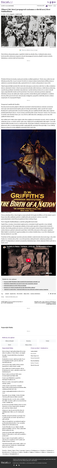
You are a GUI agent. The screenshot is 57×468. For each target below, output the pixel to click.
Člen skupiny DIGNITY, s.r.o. (32, 463)
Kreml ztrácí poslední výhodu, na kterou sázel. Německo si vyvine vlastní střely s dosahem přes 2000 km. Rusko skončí (14, 406)
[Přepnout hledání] (48, 2)
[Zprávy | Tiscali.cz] (7, 2)
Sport (14, 450)
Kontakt (39, 463)
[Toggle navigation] (55, 2)
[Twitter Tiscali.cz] (16, 465)
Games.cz (28, 450)
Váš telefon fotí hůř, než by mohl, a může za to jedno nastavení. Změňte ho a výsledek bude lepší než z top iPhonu (14, 445)
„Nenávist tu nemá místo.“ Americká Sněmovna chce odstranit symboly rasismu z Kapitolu (26, 289)
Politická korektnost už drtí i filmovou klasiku (15, 285)
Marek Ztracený (35, 365)
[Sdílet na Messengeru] (51, 294)
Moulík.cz (26, 452)
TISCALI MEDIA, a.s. (23, 463)
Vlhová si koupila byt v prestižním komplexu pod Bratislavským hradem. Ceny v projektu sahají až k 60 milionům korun (13, 423)
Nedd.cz (21, 452)
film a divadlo (19, 293)
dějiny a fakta (26, 293)
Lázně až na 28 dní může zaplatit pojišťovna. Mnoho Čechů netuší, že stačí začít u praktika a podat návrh (14, 434)
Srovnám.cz (6, 454)
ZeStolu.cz (43, 450)
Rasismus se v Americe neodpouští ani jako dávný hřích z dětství (19, 287)
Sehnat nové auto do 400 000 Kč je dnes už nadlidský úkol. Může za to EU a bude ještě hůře (13, 412)
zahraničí (7, 293)
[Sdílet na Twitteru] (53, 294)
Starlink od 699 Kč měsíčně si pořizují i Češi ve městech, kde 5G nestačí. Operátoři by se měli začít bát (13, 417)
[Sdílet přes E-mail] (55, 294)
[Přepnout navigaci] (50, 2)
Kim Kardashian (35, 360)
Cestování (22, 450)
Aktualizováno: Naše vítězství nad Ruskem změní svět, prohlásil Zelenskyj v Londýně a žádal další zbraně (45, 303)
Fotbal (47, 341)
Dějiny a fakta (28, 344)
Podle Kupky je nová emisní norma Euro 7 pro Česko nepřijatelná (12, 302)
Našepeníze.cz (50, 452)
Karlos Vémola (35, 363)
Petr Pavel (33, 353)
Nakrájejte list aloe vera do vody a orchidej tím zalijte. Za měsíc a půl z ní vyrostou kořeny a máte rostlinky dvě (14, 401)
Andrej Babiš (34, 351)
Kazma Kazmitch (35, 358)
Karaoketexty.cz (6, 452)
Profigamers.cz (36, 450)
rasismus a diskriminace (35, 293)
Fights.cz (32, 452)
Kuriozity (28, 341)
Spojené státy (13, 293)
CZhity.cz (43, 452)
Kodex (45, 463)
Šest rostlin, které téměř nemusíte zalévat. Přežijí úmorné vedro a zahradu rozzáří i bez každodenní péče (14, 370)
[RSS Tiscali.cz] (19, 465)
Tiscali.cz (4, 450)
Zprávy (10, 450)
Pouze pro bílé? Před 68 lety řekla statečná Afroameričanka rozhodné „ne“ (22, 281)
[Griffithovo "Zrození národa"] (28, 170)
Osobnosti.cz (50, 450)
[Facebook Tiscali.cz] (14, 465)
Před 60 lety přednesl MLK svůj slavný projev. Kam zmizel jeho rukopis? (21, 283)
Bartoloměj (11, 5)
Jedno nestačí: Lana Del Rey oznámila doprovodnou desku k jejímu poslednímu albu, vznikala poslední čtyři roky (14, 387)
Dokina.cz (37, 452)
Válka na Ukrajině (9, 341)
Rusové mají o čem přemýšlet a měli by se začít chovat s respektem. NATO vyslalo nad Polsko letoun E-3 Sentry (13, 439)
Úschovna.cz (14, 452)
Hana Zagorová (35, 355)
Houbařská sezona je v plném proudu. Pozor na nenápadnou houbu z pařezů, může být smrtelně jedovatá (13, 360)
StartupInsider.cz (14, 454)
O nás (43, 463)
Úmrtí (9, 344)
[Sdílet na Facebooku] (49, 294)
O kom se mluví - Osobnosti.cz (39, 348)
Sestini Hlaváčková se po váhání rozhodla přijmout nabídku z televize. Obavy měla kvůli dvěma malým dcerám (14, 428)
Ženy (17, 450)
